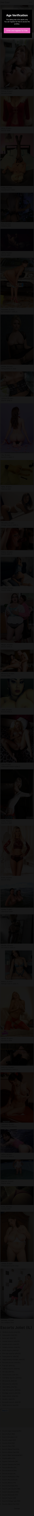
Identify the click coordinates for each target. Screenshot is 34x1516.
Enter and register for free (17, 31)
